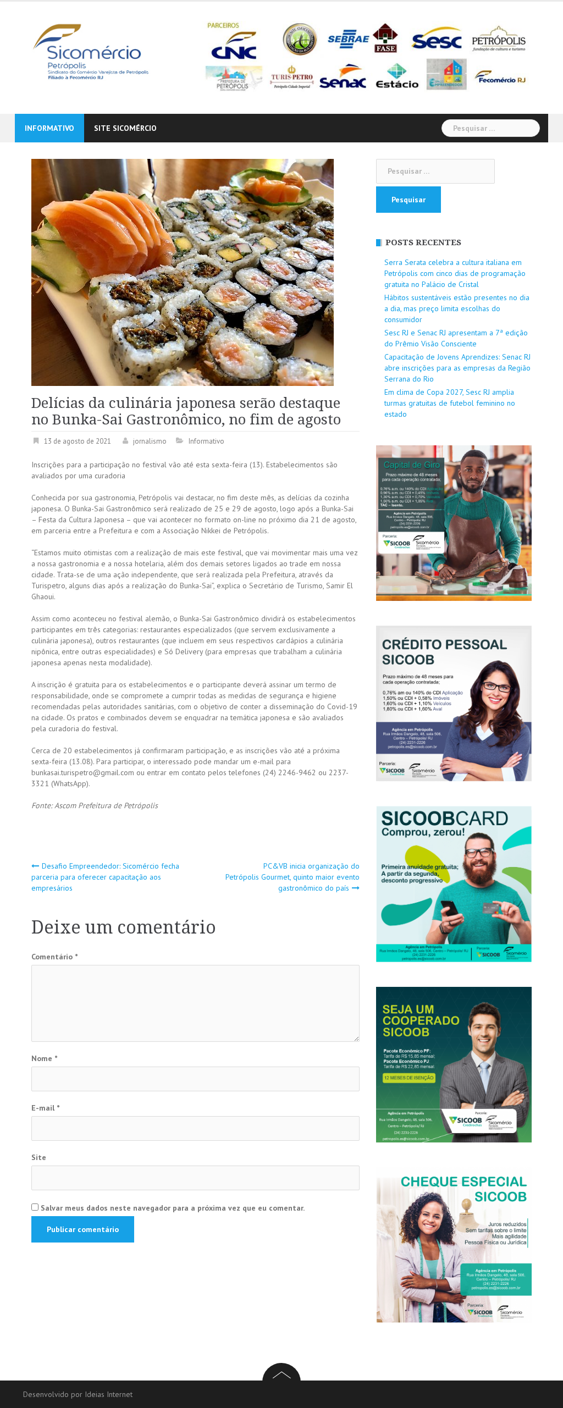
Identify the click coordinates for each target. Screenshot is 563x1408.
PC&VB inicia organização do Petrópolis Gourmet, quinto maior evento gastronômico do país (292, 877)
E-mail (45, 1108)
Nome (44, 1058)
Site (38, 1157)
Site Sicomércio (125, 128)
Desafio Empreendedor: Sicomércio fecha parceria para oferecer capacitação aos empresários (105, 877)
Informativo (49, 128)
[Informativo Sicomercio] (99, 51)
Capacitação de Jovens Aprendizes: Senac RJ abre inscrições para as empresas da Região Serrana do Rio (457, 368)
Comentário (54, 957)
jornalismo (150, 441)
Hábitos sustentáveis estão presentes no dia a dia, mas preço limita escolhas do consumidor (456, 308)
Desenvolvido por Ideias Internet (78, 1394)
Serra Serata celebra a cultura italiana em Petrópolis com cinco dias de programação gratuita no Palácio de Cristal (455, 273)
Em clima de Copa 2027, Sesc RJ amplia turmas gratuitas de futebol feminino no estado (449, 403)
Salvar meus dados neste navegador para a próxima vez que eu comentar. (173, 1208)
